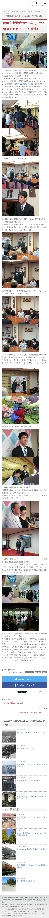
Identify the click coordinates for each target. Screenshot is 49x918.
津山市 (29, 11)
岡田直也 (38, 672)
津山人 (45, 672)
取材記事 (15, 11)
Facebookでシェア (25, 685)
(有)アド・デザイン (34, 913)
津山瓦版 (6, 4)
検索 (37, 5)
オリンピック (29, 672)
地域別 (22, 11)
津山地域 (37, 11)
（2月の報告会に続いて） (21, 84)
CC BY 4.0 (23, 911)
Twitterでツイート (26, 679)
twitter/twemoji (28, 909)
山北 (7, 13)
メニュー (30, 5)
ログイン (44, 5)
